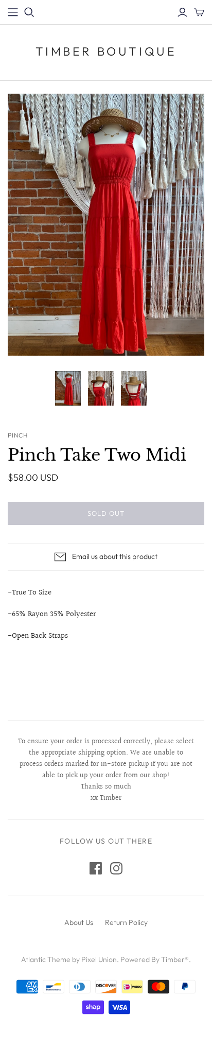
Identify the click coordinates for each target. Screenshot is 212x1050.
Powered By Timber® (154, 959)
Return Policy (126, 922)
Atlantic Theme (45, 959)
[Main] (13, 12)
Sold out (106, 513)
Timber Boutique (106, 51)
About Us (78, 922)
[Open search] (29, 12)
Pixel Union (99, 959)
